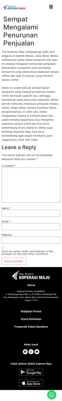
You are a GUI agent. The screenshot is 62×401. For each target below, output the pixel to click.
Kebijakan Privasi (31, 311)
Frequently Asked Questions (31, 326)
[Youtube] (36, 351)
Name (6, 208)
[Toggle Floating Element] (51, 394)
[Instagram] (31, 351)
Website (7, 234)
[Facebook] (25, 351)
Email (6, 221)
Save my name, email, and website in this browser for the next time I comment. (27, 252)
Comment (9, 165)
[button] (51, 6)
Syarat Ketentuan (31, 319)
